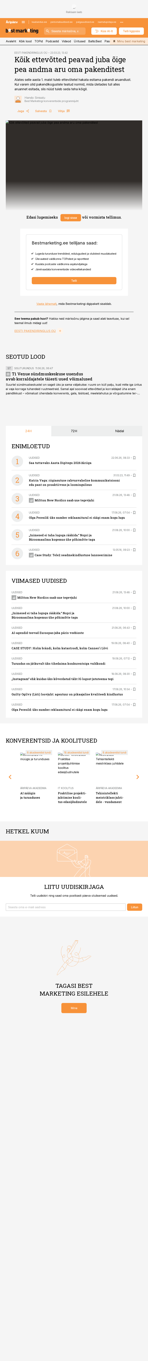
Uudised (34, 457)
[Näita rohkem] (121, 22)
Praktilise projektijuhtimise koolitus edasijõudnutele (72, 797)
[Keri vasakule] (10, 777)
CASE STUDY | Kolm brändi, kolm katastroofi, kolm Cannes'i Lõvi (60, 648)
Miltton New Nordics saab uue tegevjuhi (64, 500)
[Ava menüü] (23, 22)
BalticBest (95, 41)
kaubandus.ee (39, 22)
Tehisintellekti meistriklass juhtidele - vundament (109, 797)
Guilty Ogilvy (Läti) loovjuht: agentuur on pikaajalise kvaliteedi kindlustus (67, 694)
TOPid (38, 41)
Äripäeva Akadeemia (33, 788)
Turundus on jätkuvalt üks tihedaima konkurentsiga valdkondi (58, 663)
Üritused (79, 41)
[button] (66, 907)
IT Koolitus (66, 788)
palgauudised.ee (85, 22)
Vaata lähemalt (46, 304)
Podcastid (52, 41)
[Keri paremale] (138, 777)
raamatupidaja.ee (107, 22)
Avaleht (11, 41)
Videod (66, 41)
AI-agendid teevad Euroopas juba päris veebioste (48, 633)
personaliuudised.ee (62, 22)
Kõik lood (25, 41)
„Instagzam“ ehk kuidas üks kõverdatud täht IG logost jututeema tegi (63, 679)
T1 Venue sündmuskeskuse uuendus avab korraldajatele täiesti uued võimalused (49, 376)
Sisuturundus (24, 368)
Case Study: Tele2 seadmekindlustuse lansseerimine (73, 555)
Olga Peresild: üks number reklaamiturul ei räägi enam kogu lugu (77, 517)
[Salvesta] (134, 458)
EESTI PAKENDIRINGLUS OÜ (30, 52)
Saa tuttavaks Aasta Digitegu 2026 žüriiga (60, 463)
